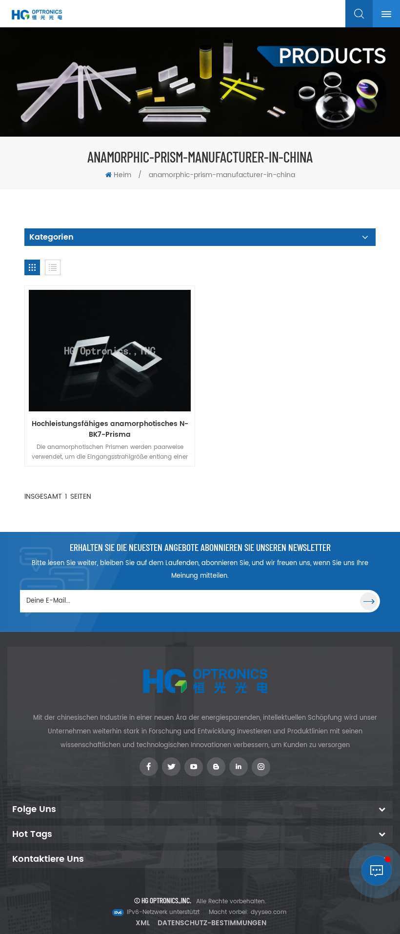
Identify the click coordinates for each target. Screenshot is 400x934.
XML (143, 923)
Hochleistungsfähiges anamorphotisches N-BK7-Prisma (110, 429)
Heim (122, 175)
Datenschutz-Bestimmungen (212, 923)
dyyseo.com (268, 912)
